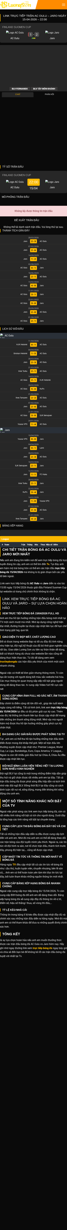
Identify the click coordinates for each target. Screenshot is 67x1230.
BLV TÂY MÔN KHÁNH (44, 88)
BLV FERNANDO (20, 88)
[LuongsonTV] (15, 5)
